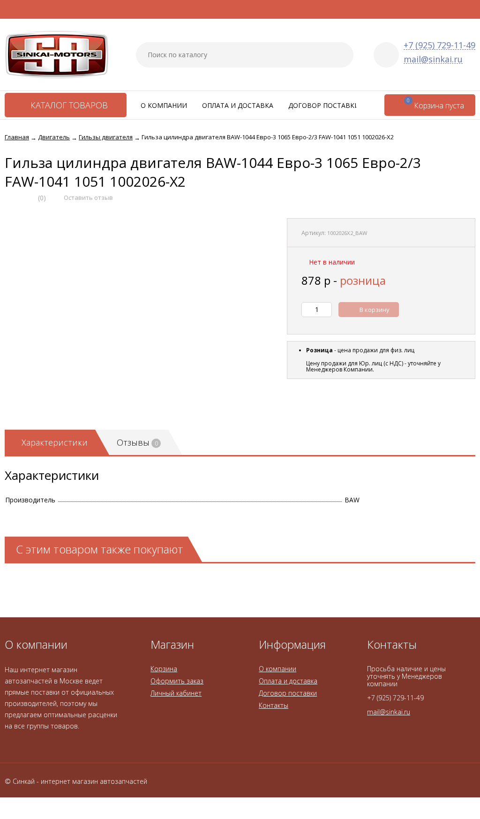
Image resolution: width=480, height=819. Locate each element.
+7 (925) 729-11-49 (439, 45)
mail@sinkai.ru (433, 59)
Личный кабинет (176, 693)
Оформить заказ (176, 680)
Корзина (163, 668)
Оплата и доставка (237, 105)
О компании (164, 105)
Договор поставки (324, 105)
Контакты (273, 705)
